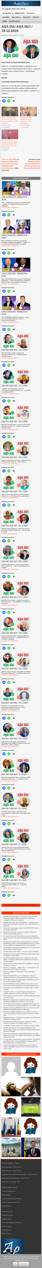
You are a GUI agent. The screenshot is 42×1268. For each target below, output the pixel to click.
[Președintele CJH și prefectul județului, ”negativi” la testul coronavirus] (28, 111)
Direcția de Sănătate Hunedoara (11, 1222)
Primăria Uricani (6, 1226)
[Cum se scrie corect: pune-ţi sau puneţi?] (31, 1127)
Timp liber (15, 17)
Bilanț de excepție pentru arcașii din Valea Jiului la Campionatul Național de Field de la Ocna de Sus (18, 1000)
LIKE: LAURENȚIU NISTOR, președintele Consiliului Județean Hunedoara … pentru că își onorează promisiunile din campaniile (15, 242)
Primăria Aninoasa (7, 1215)
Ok (15, 1264)
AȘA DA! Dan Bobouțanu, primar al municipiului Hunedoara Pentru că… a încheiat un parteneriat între (15, 390)
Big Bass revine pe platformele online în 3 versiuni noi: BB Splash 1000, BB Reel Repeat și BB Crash (21, 1008)
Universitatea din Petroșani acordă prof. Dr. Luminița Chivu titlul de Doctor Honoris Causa (21, 948)
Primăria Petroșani (7, 1211)
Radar (5, 21)
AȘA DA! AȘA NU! (14, 21)
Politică (30, 13)
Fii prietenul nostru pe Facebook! (21, 905)
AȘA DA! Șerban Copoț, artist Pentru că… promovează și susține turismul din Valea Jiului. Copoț (16, 813)
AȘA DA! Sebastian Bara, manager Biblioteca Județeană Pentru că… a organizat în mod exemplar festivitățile (15, 637)
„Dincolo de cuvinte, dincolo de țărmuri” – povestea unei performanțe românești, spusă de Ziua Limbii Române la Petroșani (20, 924)
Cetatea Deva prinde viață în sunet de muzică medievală (20, 951)
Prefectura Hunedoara (8, 1191)
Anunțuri (36, 17)
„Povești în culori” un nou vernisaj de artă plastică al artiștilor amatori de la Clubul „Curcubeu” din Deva (19, 992)
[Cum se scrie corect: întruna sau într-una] (11, 1107)
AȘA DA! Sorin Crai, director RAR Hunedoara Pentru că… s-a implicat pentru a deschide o (15, 495)
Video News (26, 17)
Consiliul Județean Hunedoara (10, 1202)
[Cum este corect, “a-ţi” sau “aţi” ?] (11, 1067)
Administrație (20, 13)
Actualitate (7, 13)
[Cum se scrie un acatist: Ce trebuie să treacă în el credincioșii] (11, 1087)
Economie (6, 17)
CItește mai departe (9, 207)
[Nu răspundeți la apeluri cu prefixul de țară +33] (31, 1087)
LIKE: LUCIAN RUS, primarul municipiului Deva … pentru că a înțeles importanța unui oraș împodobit (15, 204)
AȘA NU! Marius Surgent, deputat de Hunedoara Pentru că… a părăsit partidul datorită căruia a (14, 354)
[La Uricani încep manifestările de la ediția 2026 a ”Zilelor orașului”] (11, 1127)
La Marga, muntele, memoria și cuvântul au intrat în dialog (21, 1025)
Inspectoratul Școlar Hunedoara (11, 1198)
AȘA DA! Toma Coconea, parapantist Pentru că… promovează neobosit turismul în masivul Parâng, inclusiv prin (15, 849)
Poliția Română (6, 1195)
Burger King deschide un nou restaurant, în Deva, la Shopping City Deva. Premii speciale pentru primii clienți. (20, 976)
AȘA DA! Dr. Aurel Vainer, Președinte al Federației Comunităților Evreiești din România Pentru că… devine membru (15, 743)
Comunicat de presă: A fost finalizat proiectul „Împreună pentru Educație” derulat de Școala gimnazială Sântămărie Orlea (21, 937)
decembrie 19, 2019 (16, 35)
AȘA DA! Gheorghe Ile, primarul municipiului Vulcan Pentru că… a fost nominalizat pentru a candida (15, 566)
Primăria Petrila (6, 1206)
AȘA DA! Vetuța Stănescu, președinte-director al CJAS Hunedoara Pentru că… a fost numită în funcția (15, 530)
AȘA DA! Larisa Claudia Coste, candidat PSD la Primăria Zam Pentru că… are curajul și (16, 461)
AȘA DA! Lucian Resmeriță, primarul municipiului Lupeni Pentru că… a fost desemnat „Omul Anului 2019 (13, 707)
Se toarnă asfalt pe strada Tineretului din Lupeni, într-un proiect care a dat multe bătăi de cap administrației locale (21, 984)
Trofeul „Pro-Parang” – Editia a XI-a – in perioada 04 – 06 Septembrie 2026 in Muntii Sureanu (21, 968)
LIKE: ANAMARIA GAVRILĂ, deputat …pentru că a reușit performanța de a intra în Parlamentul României (15, 318)
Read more (24, 1264)
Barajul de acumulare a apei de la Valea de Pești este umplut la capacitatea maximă (19, 933)
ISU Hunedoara (6, 1230)
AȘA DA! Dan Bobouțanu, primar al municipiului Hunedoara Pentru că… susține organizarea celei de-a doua (16, 426)
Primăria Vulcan (6, 1233)
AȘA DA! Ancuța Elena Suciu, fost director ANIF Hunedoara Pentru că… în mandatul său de (15, 778)
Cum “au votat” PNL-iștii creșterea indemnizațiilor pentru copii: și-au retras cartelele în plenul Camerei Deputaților (10, 164)
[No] (40, 1261)
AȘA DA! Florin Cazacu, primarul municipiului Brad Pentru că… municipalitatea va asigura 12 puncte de (16, 601)
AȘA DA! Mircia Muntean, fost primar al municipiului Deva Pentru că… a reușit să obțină (14, 884)
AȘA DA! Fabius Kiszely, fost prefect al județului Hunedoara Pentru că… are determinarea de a (16, 672)
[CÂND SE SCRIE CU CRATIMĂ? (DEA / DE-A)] (31, 1067)
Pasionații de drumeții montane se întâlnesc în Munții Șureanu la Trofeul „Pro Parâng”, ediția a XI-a (19, 1022)
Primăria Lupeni (6, 1219)
